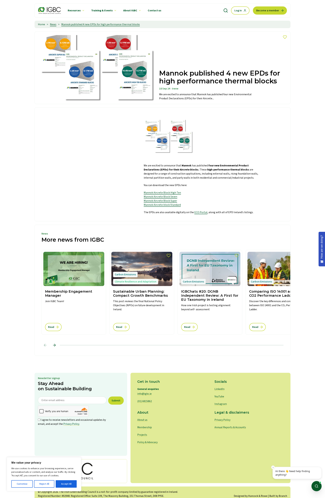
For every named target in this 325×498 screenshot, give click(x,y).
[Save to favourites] (285, 37)
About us (142, 420)
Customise (22, 484)
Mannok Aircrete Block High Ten (162, 193)
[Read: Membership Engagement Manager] (74, 292)
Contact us (154, 10)
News (53, 24)
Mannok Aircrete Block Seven (160, 197)
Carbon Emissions (125, 274)
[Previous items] (45, 345)
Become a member (267, 10)
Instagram (220, 404)
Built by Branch (278, 496)
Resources (74, 10)
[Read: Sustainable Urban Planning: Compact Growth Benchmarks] (142, 292)
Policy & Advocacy (147, 442)
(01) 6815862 (144, 401)
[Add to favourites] (101, 255)
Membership (144, 427)
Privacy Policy (222, 420)
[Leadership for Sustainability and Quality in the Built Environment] (49, 10)
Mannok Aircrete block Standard (162, 205)
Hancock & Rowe (257, 496)
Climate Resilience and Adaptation (135, 281)
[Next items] (54, 345)
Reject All (44, 484)
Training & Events (102, 10)
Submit (116, 400)
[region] (44, 474)
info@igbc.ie (144, 394)
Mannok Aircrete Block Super (160, 201)
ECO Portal (200, 212)
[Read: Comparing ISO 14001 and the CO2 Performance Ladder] (278, 292)
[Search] (226, 10)
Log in (238, 10)
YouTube (219, 396)
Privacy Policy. (71, 424)
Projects (142, 435)
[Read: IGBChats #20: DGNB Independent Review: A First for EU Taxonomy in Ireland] (210, 292)
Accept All (66, 484)
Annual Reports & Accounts (230, 427)
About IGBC (130, 10)
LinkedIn (219, 389)
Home (41, 24)
